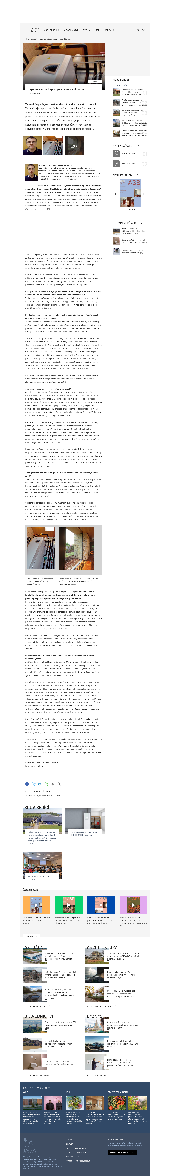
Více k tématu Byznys (96, 1075)
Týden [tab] (117, 85)
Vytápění (48, 791)
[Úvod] (31, 30)
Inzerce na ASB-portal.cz (76, 1148)
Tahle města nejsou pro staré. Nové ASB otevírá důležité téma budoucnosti (68, 920)
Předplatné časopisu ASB (76, 1152)
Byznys (87, 30)
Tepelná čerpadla (35, 791)
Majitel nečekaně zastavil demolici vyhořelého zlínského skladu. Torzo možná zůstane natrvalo (60, 975)
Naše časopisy (122, 175)
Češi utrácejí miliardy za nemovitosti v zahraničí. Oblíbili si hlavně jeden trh (122, 1025)
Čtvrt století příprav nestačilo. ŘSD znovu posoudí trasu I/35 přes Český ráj (61, 1025)
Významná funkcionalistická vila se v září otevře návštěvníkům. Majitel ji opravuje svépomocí (123, 956)
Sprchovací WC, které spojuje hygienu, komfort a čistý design (134, 241)
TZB (97, 30)
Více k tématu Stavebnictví (36, 1075)
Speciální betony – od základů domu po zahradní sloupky (133, 251)
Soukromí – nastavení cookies (78, 1161)
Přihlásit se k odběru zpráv (122, 1152)
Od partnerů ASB (124, 223)
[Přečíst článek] (36, 905)
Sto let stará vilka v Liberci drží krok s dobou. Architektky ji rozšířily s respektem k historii (121, 993)
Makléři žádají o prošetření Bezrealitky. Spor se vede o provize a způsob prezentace (120, 1062)
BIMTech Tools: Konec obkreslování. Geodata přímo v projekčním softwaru (58, 1044)
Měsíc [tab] (126, 85)
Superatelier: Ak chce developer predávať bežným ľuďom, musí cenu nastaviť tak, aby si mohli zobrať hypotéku (52, 1117)
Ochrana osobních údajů (76, 1157)
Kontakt (69, 1144)
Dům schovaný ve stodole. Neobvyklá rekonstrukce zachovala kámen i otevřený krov (133, 92)
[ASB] (144, 30)
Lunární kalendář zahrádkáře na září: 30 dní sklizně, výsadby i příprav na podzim (116, 1115)
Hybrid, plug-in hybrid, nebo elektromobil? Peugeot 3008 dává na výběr (122, 1044)
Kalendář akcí (123, 145)
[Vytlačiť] (59, 784)
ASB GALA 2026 (128, 163)
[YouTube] (46, 784)
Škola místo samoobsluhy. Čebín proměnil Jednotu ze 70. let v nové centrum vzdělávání (134, 122)
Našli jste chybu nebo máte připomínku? (45, 795)
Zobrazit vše (31, 936)
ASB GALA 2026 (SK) (130, 153)
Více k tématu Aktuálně (34, 1006)
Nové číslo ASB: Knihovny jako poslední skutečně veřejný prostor (36, 920)
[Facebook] (27, 784)
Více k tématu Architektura (99, 1006)
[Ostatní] (118, 30)
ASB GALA (109, 30)
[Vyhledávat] (138, 30)
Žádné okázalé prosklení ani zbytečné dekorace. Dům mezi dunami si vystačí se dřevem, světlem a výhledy (95, 1117)
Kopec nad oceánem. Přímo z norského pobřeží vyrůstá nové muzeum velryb (121, 975)
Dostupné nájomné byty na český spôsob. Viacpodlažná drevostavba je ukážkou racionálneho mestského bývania (32, 1117)
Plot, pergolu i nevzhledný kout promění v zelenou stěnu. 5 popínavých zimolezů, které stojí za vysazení (137, 1117)
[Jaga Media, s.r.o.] (29, 1145)
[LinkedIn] (40, 784)
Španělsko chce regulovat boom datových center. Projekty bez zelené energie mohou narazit (59, 956)
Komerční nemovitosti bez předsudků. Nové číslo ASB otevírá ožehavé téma (99, 920)
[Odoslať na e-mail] (53, 784)
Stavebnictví (71, 30)
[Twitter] (34, 784)
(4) (96, 81)
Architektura (51, 30)
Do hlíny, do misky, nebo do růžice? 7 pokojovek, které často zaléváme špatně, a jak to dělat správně (74, 1117)
